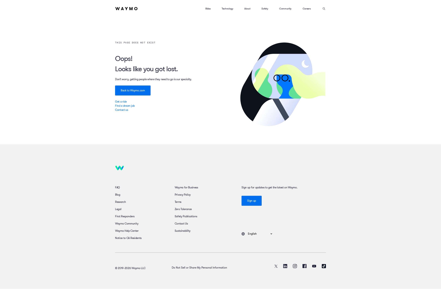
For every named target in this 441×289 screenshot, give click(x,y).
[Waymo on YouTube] (314, 266)
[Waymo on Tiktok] (324, 266)
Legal (118, 209)
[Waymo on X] (276, 266)
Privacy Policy (183, 194)
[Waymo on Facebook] (304, 266)
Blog (117, 194)
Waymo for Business (186, 187)
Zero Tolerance (183, 209)
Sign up (251, 200)
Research (120, 202)
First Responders (125, 216)
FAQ (117, 187)
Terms (178, 202)
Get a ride (121, 101)
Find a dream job (125, 105)
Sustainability (183, 230)
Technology (227, 8)
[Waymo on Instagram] (295, 266)
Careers (307, 8)
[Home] (126, 9)
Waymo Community (126, 223)
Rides (208, 8)
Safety (264, 8)
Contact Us (181, 223)
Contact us (121, 109)
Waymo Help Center (127, 230)
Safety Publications (186, 216)
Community (285, 8)
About (247, 8)
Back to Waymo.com (133, 90)
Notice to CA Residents (128, 238)
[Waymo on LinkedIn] (285, 266)
